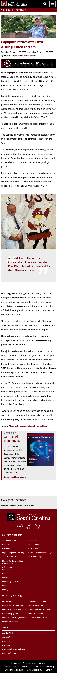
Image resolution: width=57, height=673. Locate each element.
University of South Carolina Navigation (52, 4)
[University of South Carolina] (28, 517)
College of (13, 9)
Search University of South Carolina (45, 4)
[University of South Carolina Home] (13, 3)
